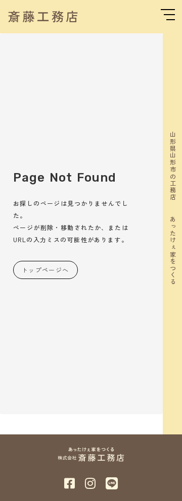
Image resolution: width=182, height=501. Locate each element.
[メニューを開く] (168, 14)
